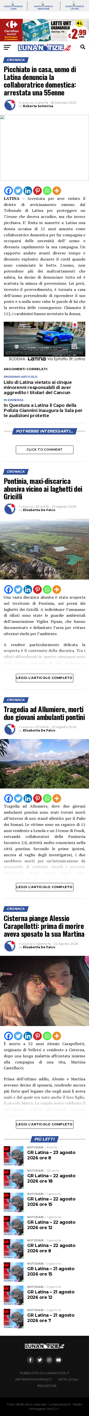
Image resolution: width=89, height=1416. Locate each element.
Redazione (47, 1386)
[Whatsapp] (47, 190)
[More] (56, 190)
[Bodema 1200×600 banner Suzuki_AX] (44, 360)
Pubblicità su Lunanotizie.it (44, 1373)
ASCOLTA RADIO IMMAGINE (43, 7)
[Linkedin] (27, 190)
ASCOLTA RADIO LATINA (74, 7)
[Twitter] (18, 190)
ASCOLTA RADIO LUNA (13, 7)
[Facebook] (8, 190)
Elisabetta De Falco (39, 510)
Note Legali (68, 1379)
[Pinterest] (37, 190)
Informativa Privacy (33, 1379)
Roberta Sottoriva (38, 106)
